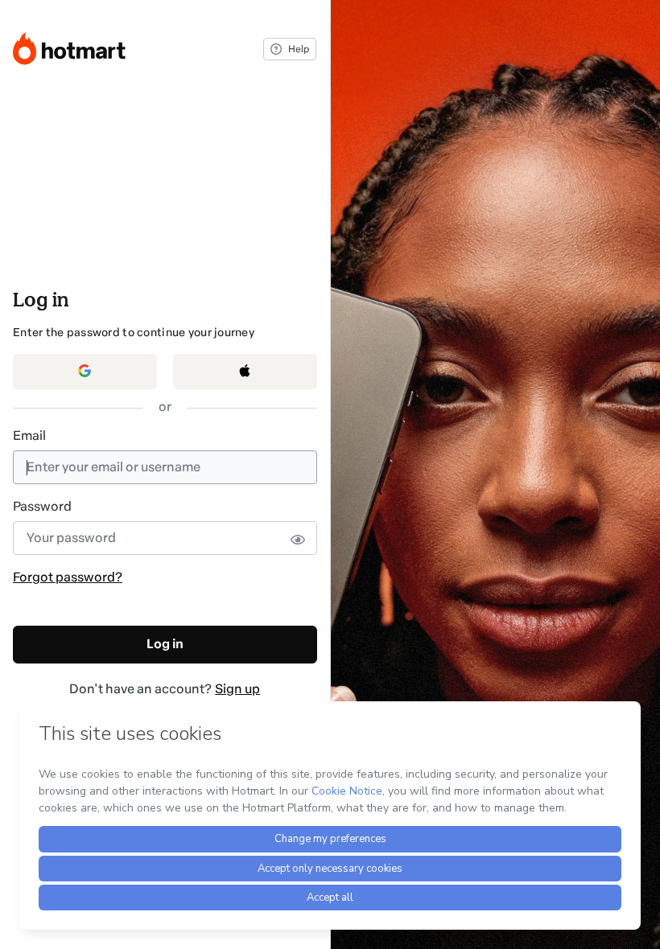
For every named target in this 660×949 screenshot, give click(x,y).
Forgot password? (67, 577)
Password (42, 506)
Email (29, 435)
